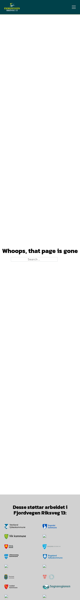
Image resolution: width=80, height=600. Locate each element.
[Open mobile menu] (74, 7)
